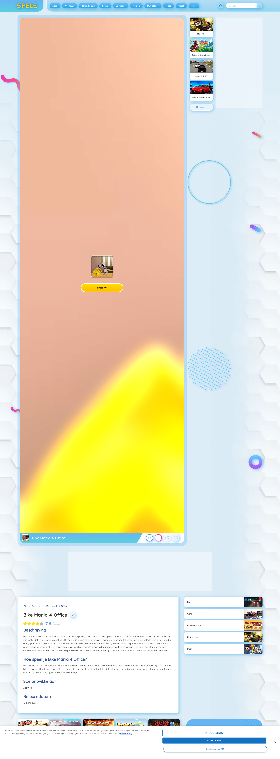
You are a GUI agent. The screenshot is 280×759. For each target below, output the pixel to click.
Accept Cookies (214, 740)
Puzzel (105, 6)
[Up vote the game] (149, 537)
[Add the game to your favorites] (72, 614)
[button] (220, 5)
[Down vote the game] (158, 537)
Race (168, 6)
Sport (181, 6)
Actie (54, 6)
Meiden (136, 6)
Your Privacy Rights (214, 733)
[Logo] (27, 6)
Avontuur (69, 6)
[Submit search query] (259, 5)
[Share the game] (167, 537)
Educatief (120, 6)
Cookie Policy (126, 733)
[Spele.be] (25, 606)
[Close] (275, 742)
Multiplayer (152, 6)
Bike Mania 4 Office (57, 606)
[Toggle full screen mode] (175, 537)
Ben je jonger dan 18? (215, 749)
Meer (194, 6)
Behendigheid (88, 6)
